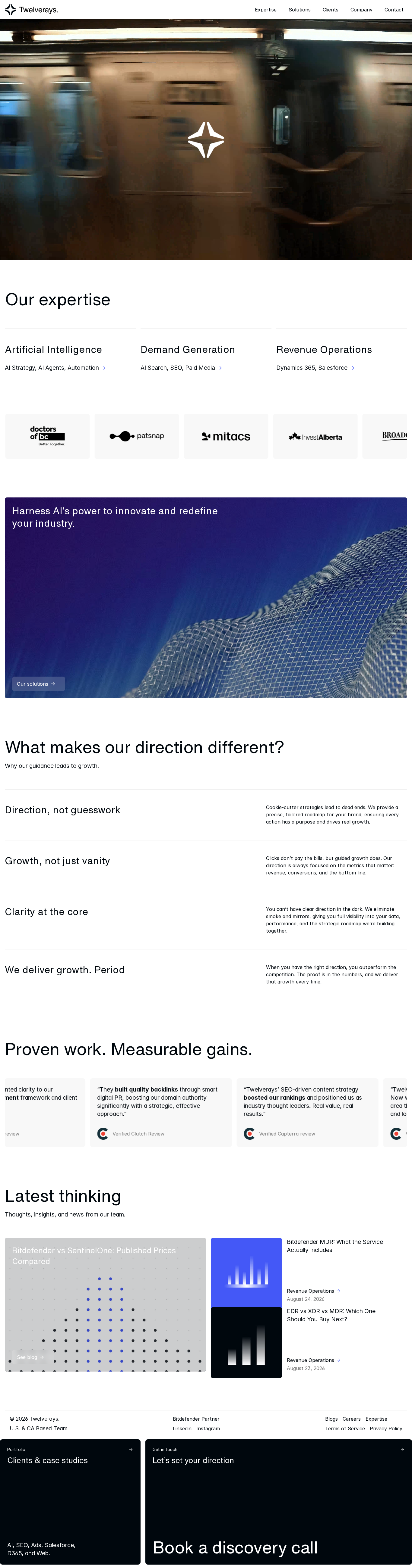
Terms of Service (345, 1428)
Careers (352, 1419)
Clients (330, 10)
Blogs (331, 1419)
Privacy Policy (386, 1428)
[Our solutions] (206, 597)
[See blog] (105, 1305)
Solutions (300, 10)
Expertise (376, 1419)
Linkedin (182, 1428)
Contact (394, 10)
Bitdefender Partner (196, 1419)
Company (361, 10)
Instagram (208, 1428)
